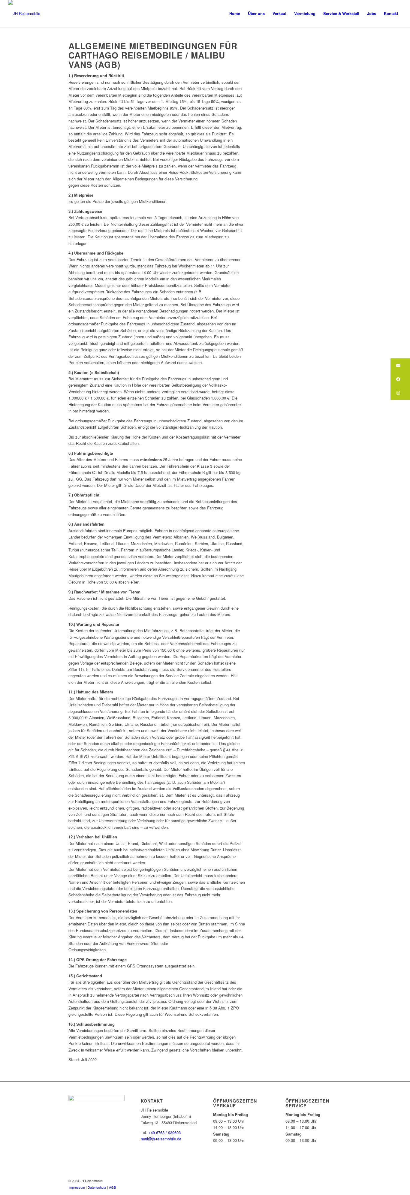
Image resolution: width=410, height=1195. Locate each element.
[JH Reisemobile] (24, 13)
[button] (400, 365)
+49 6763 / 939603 (164, 1132)
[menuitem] (234, 13)
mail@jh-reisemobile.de (161, 1139)
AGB (112, 1187)
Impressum (76, 1187)
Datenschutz (97, 1187)
